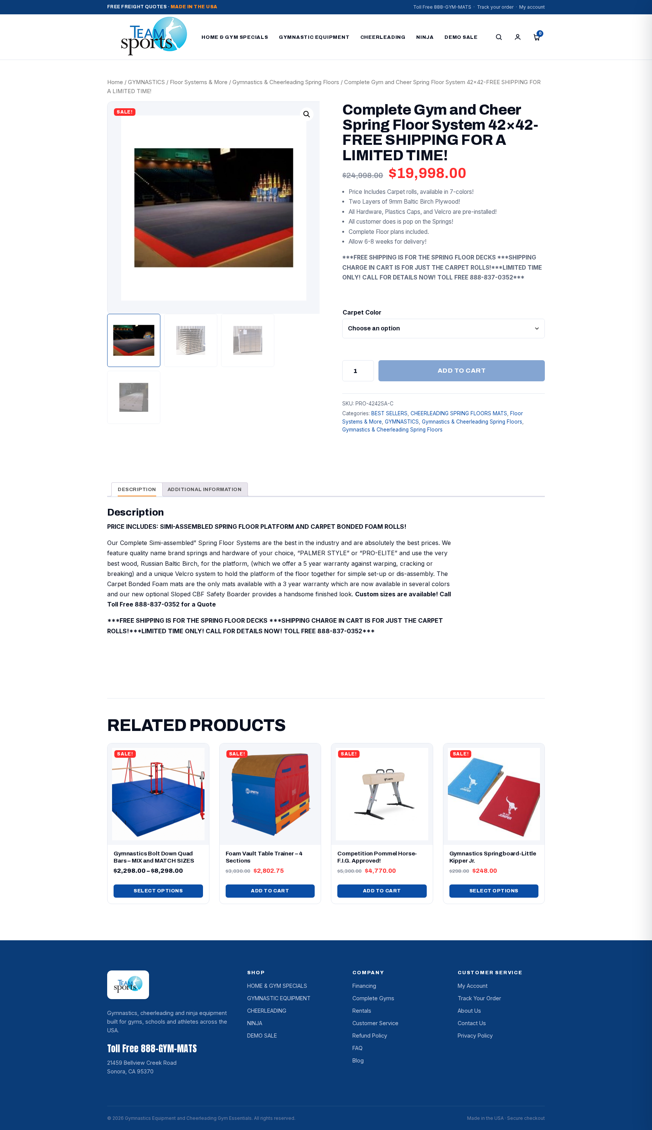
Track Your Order (479, 998)
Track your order (495, 7)
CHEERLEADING (383, 37)
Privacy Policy (475, 1035)
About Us (469, 1010)
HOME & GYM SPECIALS (234, 37)
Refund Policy (369, 1035)
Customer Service (375, 1023)
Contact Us (472, 1023)
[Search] (499, 37)
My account (532, 7)
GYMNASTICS (146, 82)
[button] (307, 114)
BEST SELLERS (389, 413)
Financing (364, 986)
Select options (158, 891)
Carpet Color (362, 312)
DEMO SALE (461, 37)
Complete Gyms (373, 998)
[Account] (517, 37)
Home (115, 82)
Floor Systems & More (199, 82)
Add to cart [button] (270, 891)
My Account (472, 986)
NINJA (425, 37)
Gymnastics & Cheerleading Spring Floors (285, 82)
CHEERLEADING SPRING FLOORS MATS (459, 413)
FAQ (357, 1048)
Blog (358, 1060)
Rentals (361, 1010)
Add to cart (462, 370)
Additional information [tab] (205, 489)
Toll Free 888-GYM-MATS (442, 7)
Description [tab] (137, 489)
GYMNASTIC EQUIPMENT (314, 37)
